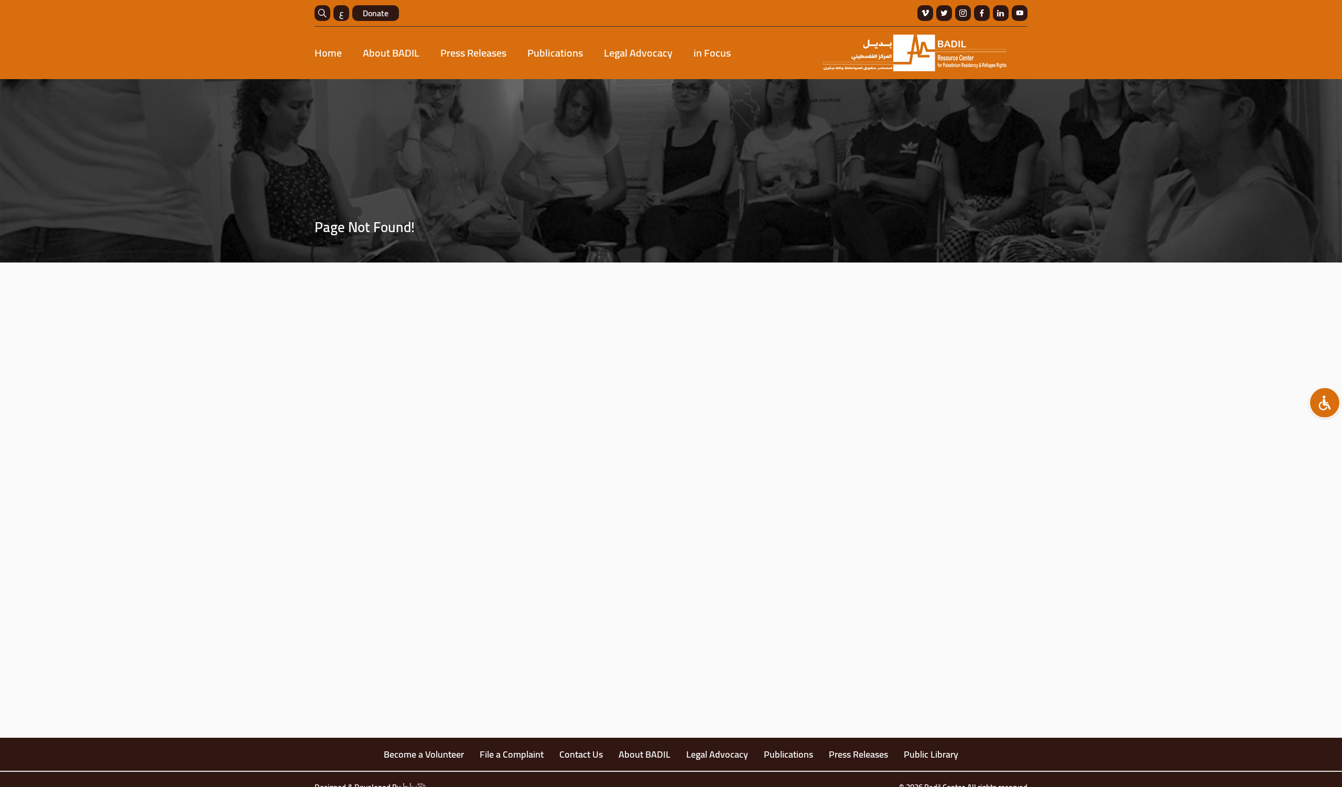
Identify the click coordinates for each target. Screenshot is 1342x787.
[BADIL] (914, 53)
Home (328, 52)
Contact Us (581, 754)
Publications (555, 52)
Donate (375, 13)
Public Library (931, 754)
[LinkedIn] (1001, 13)
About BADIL (391, 52)
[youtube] (1019, 13)
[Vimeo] (925, 13)
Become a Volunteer (424, 754)
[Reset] (1324, 403)
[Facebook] (982, 13)
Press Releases (473, 52)
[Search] (322, 13)
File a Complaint (512, 754)
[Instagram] (963, 13)
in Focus (712, 52)
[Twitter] (944, 13)
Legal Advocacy (638, 52)
